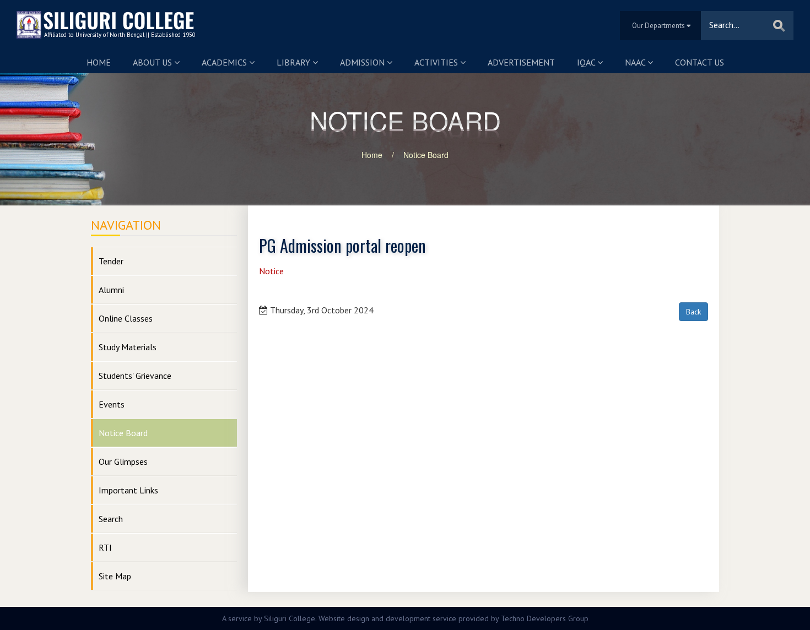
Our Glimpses (123, 461)
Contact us (699, 62)
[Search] (779, 25)
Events (112, 404)
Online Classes (126, 318)
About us (153, 62)
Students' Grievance (135, 375)
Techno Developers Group (544, 618)
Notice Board (426, 154)
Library (294, 62)
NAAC (636, 62)
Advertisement (521, 62)
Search (111, 518)
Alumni (111, 289)
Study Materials (127, 346)
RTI (105, 547)
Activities (437, 62)
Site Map (115, 576)
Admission (363, 62)
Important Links (128, 490)
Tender (111, 261)
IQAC (587, 62)
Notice (271, 270)
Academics (225, 62)
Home (99, 62)
